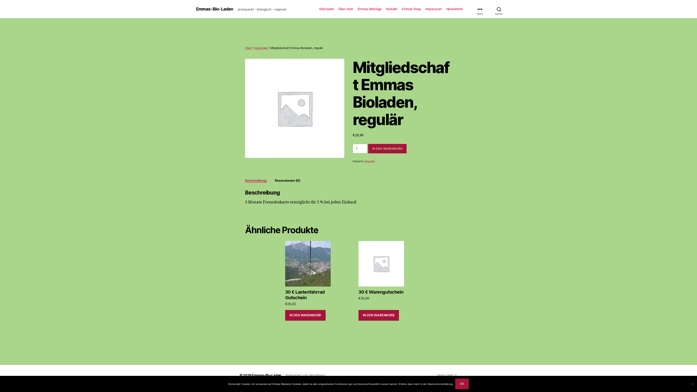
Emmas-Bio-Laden (214, 9)
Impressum (433, 9)
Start (248, 48)
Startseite (326, 9)
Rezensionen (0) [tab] (287, 180)
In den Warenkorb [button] (305, 315)
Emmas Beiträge (370, 9)
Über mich (345, 9)
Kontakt (392, 9)
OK (462, 384)
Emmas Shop (411, 9)
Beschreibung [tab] (256, 180)
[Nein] (692, 384)
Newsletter (455, 9)
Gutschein (261, 48)
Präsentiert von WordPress (305, 375)
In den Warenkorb (387, 148)
